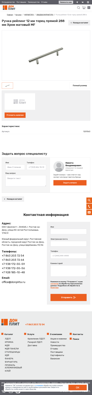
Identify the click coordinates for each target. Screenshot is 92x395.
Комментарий (56, 263)
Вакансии (55, 359)
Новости (54, 342)
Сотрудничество (8, 2)
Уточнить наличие (15, 115)
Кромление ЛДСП (36, 339)
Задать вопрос (70, 183)
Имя (7, 163)
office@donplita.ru (13, 282)
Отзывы (44, 2)
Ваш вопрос (10, 173)
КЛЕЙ (8, 371)
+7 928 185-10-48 (13, 272)
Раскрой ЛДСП (35, 342)
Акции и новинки (58, 339)
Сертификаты (57, 355)
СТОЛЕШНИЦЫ (12, 352)
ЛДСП (8, 339)
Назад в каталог (80, 23)
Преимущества (33, 2)
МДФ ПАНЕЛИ (12, 349)
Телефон (30, 163)
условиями (39, 386)
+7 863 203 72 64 (13, 259)
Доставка (32, 345)
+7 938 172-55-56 (13, 268)
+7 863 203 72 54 (13, 255)
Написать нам (66, 2)
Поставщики (21, 2)
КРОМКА (9, 342)
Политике (54, 288)
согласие (54, 284)
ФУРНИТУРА (11, 362)
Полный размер (80, 85)
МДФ (7, 345)
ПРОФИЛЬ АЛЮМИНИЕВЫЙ (13, 366)
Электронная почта (59, 239)
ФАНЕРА (9, 359)
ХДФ (7, 355)
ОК (77, 387)
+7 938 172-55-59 (13, 264)
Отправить (66, 297)
